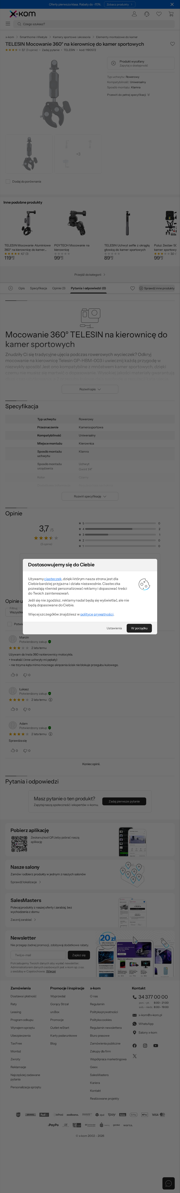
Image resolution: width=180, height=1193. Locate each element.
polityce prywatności (96, 614)
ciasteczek (52, 579)
